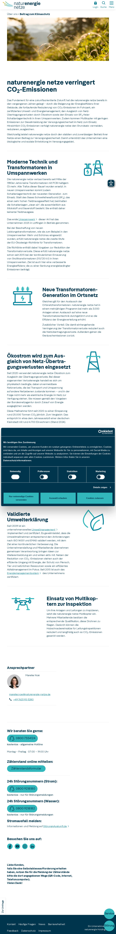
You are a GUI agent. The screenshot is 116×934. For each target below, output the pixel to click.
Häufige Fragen (27, 924)
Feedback (12, 931)
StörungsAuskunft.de (55, 826)
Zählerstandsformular (26, 768)
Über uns (12, 14)
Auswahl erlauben (58, 498)
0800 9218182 (25, 808)
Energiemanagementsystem (23, 573)
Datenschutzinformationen (17, 460)
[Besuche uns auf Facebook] (10, 846)
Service (109, 913)
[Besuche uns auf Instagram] (25, 846)
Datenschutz (28, 931)
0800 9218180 (25, 788)
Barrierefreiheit (56, 924)
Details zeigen (100, 487)
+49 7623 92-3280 (23, 699)
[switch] (44, 477)
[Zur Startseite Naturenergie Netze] (46, 5)
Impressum (44, 931)
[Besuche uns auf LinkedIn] (32, 846)
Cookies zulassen (95, 498)
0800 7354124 (25, 738)
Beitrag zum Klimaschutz (35, 14)
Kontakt (11, 924)
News (42, 924)
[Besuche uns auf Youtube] (17, 846)
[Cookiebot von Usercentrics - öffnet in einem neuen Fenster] (100, 432)
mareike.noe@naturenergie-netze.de (30, 694)
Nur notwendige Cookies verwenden (21, 498)
